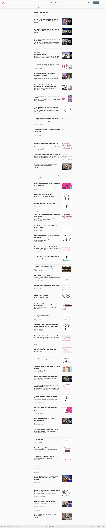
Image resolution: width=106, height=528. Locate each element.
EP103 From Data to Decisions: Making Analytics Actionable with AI (45, 164)
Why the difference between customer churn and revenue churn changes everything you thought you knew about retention (46, 338)
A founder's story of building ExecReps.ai (43, 287)
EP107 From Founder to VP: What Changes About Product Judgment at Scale (46, 29)
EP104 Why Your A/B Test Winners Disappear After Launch (44, 74)
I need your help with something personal (46, 376)
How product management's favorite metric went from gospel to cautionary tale (45, 317)
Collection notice (16, 526)
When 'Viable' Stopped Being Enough (45, 276)
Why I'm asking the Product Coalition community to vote (46, 378)
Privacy (9, 526)
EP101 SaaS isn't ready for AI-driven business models (44, 419)
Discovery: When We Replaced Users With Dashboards (46, 144)
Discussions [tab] (43, 15)
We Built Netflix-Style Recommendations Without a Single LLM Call (46, 257)
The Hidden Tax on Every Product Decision (46, 64)
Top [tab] (39, 15)
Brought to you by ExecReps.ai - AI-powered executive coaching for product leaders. (45, 432)
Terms (12, 526)
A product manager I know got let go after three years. (45, 449)
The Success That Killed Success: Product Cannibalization (46, 119)
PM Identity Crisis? (38, 351)
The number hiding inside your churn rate (46, 336)
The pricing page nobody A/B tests (41, 370)
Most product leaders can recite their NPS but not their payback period (45, 308)
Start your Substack (50, 526)
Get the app (58, 526)
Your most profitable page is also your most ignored (47, 367)
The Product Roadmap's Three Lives (44, 456)
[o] (67, 22)
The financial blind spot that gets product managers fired (46, 304)
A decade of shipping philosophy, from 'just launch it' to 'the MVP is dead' (47, 278)
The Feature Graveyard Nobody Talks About (47, 154)
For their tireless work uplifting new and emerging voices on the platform (47, 411)
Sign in (102, 2)
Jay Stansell (39, 45)
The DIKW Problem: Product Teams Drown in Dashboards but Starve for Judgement (47, 85)
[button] (31, 6)
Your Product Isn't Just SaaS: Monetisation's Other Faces (47, 130)
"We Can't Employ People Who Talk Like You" (46, 397)
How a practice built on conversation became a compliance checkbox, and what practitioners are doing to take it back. (46, 157)
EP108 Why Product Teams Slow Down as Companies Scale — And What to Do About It (47, 20)
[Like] (35, 70)
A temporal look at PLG (39, 441)
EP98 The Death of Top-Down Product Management (45, 514)
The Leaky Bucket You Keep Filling (44, 174)
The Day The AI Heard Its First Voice (44, 358)
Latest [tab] (36, 15)
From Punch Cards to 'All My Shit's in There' (46, 247)
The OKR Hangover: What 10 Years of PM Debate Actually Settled (46, 385)
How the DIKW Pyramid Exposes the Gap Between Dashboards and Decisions (45, 89)
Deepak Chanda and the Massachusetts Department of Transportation (45, 494)
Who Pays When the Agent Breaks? (44, 266)
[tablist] (40, 16)
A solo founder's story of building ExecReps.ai (44, 196)
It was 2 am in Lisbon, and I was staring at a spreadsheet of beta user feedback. (46, 328)
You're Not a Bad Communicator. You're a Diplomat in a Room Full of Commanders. (46, 325)
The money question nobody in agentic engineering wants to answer (47, 268)
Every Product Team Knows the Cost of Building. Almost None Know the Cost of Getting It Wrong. (46, 66)
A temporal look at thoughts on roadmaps (43, 458)
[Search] (88, 2)
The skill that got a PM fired (42, 448)
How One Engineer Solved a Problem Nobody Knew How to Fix (47, 491)
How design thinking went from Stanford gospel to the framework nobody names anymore (45, 218)
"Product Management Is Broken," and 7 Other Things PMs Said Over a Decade (45, 348)
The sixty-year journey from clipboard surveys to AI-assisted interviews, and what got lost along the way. (47, 147)
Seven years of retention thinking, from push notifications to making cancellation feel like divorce (47, 249)
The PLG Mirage (38, 439)
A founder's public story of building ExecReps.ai (44, 229)
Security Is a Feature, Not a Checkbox (45, 203)
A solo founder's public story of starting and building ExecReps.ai (45, 400)
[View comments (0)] (43, 25)
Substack (93, 526)
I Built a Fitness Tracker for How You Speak (46, 285)
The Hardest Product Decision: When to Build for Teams (45, 226)
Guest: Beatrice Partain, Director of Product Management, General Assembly (46, 187)
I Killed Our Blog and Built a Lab (43, 194)
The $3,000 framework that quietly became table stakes (47, 215)
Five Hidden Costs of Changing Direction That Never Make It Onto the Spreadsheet (47, 100)
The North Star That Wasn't (42, 315)
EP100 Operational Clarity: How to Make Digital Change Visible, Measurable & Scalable (46, 477)
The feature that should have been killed (46, 429)
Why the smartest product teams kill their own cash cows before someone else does (46, 122)
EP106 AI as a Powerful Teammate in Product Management (47, 39)
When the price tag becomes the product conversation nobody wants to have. (45, 133)
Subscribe (96, 2)
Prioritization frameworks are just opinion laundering (46, 236)
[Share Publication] (91, 2)
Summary (36, 22)
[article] (53, 22)
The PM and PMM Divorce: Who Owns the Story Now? (46, 108)
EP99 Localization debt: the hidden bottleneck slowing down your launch (45, 502)
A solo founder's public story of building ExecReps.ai (45, 205)
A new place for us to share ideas (41, 466)
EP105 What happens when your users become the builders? (45, 53)
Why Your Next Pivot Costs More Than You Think (46, 96)
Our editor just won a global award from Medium (45, 408)
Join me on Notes (39, 465)
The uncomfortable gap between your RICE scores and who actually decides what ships (46, 239)
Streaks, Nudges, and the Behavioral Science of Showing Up (44, 294)
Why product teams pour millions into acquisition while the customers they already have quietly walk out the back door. (47, 176)
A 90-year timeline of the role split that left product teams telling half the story (46, 111)
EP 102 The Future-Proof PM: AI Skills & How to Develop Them (47, 184)
